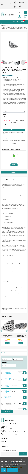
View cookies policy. (15, 466)
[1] (18, 339)
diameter (5, 109)
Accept (4, 470)
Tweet (14, 139)
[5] (9, 339)
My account (21, 2)
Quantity (5, 124)
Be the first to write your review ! (8, 352)
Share (8, 139)
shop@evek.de (14, 434)
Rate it (14, 164)
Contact (21, 5)
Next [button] (27, 331)
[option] (7, 333)
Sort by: (4, 362)
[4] (8, 339)
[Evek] (7, 14)
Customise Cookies (12, 470)
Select (4, 365)
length (4, 114)
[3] (7, 339)
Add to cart (25, 373)
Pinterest (20, 139)
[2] (6, 339)
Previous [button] (1, 331)
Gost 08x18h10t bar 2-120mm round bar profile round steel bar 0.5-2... (7, 335)
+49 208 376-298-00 (15, 431)
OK (23, 453)
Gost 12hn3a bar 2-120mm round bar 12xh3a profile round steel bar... (20, 335)
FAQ (20, 6)
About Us (21, 3)
